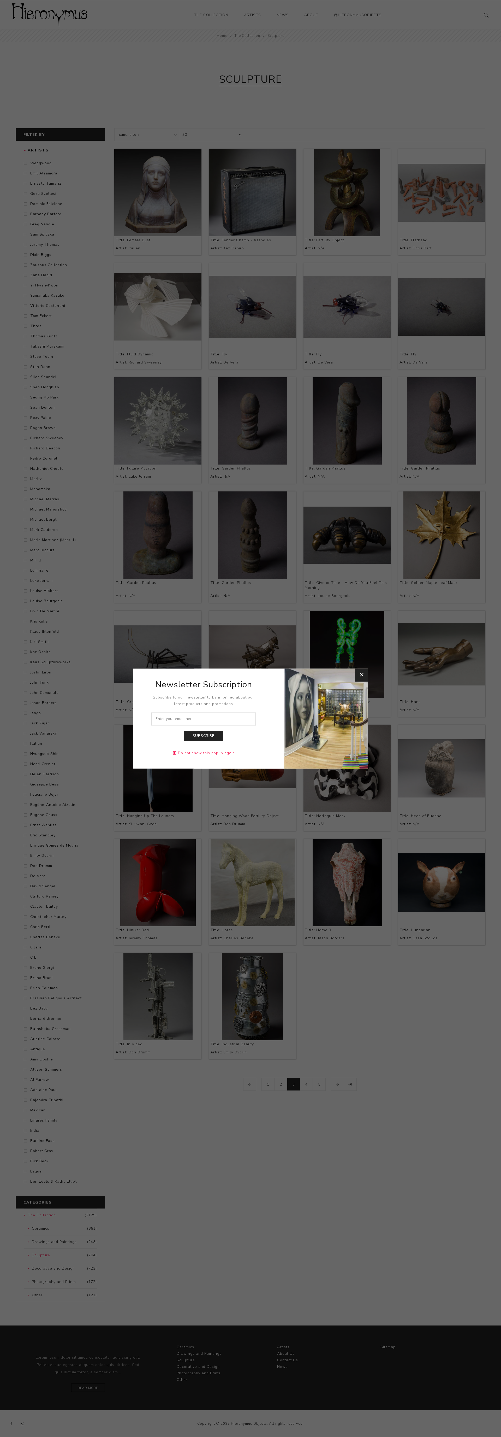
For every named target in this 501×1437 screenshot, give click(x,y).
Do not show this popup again (206, 752)
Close (361, 675)
